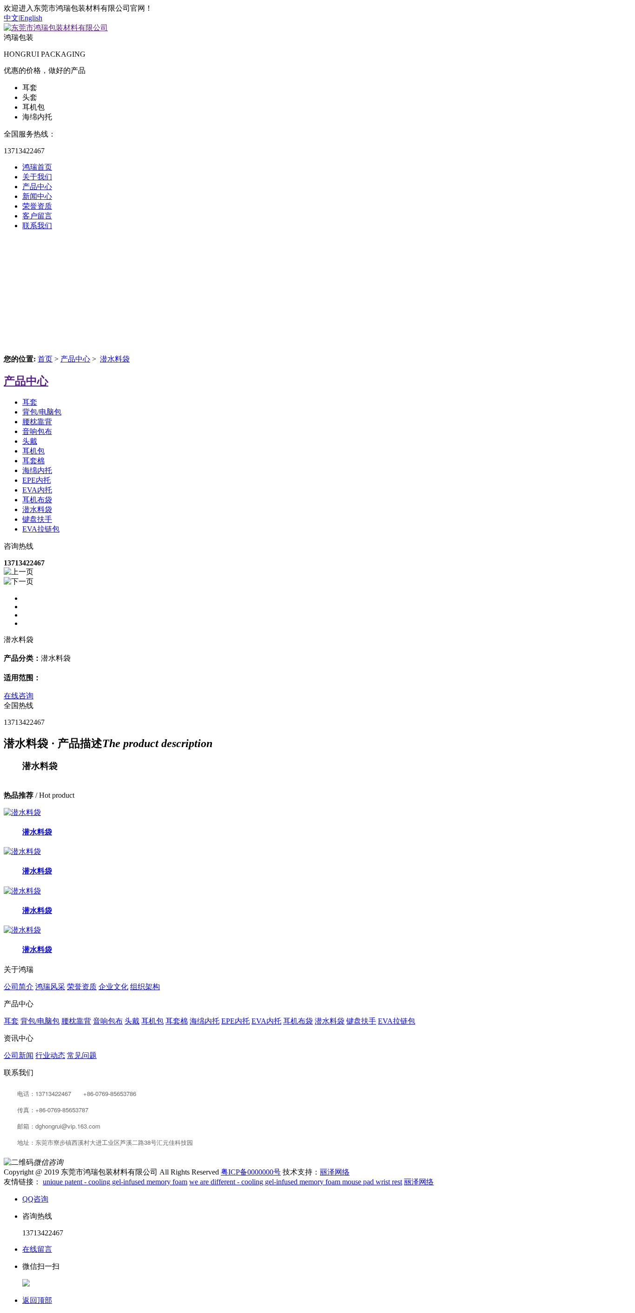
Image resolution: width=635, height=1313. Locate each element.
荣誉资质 (37, 206)
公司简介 (18, 987)
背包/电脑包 (41, 412)
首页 (45, 359)
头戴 (29, 441)
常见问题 (82, 1055)
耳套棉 (33, 461)
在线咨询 (18, 696)
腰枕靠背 (37, 422)
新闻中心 (37, 196)
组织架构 (145, 987)
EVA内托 (37, 490)
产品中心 (37, 186)
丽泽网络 (335, 1172)
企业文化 (113, 987)
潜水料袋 (115, 359)
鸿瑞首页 (37, 167)
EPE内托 (36, 480)
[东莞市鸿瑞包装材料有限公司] (56, 28)
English (31, 18)
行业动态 (50, 1055)
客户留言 (37, 216)
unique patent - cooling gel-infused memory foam (115, 1182)
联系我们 (37, 226)
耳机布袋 (37, 500)
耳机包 (33, 451)
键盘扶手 (37, 519)
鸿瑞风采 (50, 987)
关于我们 (37, 177)
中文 (11, 18)
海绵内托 (37, 470)
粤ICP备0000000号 (251, 1172)
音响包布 (37, 431)
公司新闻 (18, 1055)
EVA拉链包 (41, 529)
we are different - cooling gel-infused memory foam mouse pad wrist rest (295, 1182)
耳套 (29, 402)
